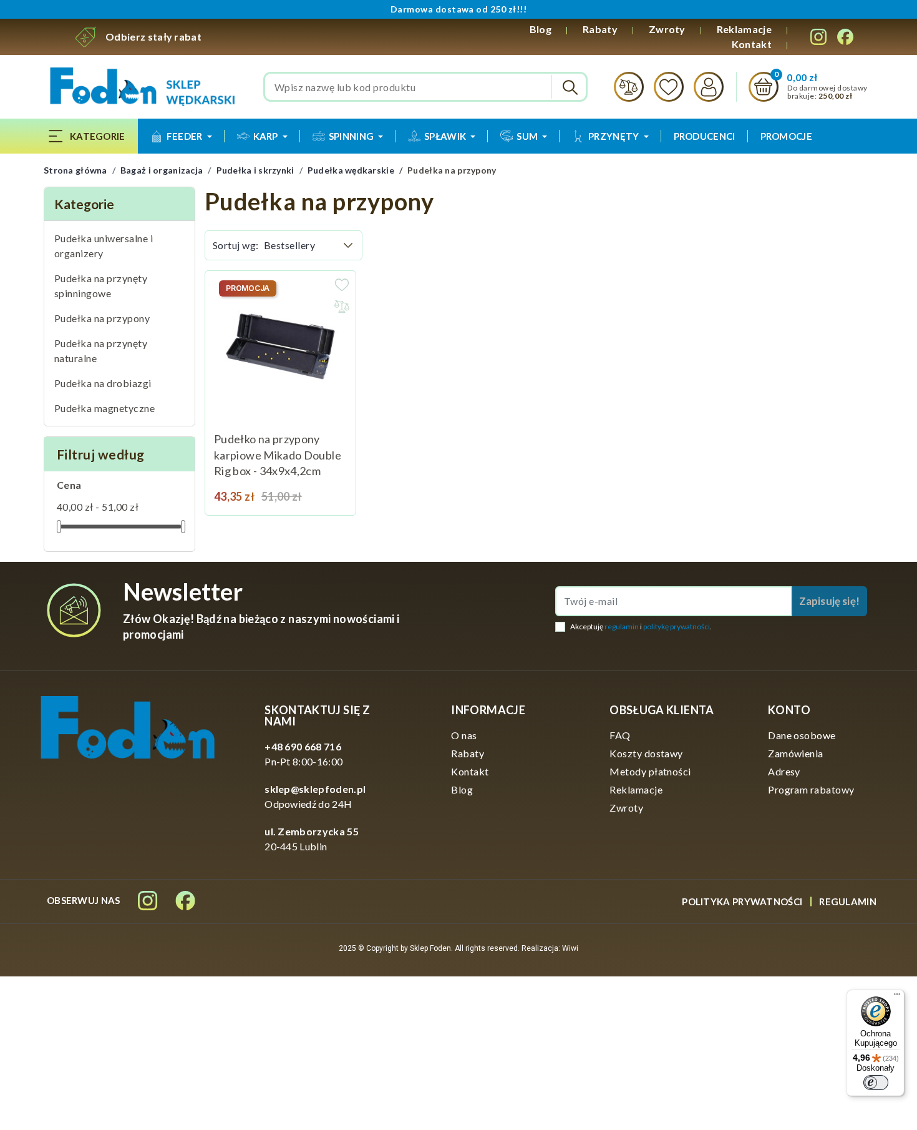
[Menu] (897, 997)
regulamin (621, 626)
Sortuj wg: (236, 245)
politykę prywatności (676, 626)
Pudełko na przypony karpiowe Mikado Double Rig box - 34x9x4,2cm (277, 455)
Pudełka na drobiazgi (103, 383)
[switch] (875, 1082)
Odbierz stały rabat (153, 36)
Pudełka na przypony (102, 318)
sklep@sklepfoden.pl (315, 789)
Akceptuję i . (641, 626)
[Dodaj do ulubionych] (341, 284)
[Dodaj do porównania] (341, 306)
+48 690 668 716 (302, 746)
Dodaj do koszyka (331, 490)
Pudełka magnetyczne (104, 408)
